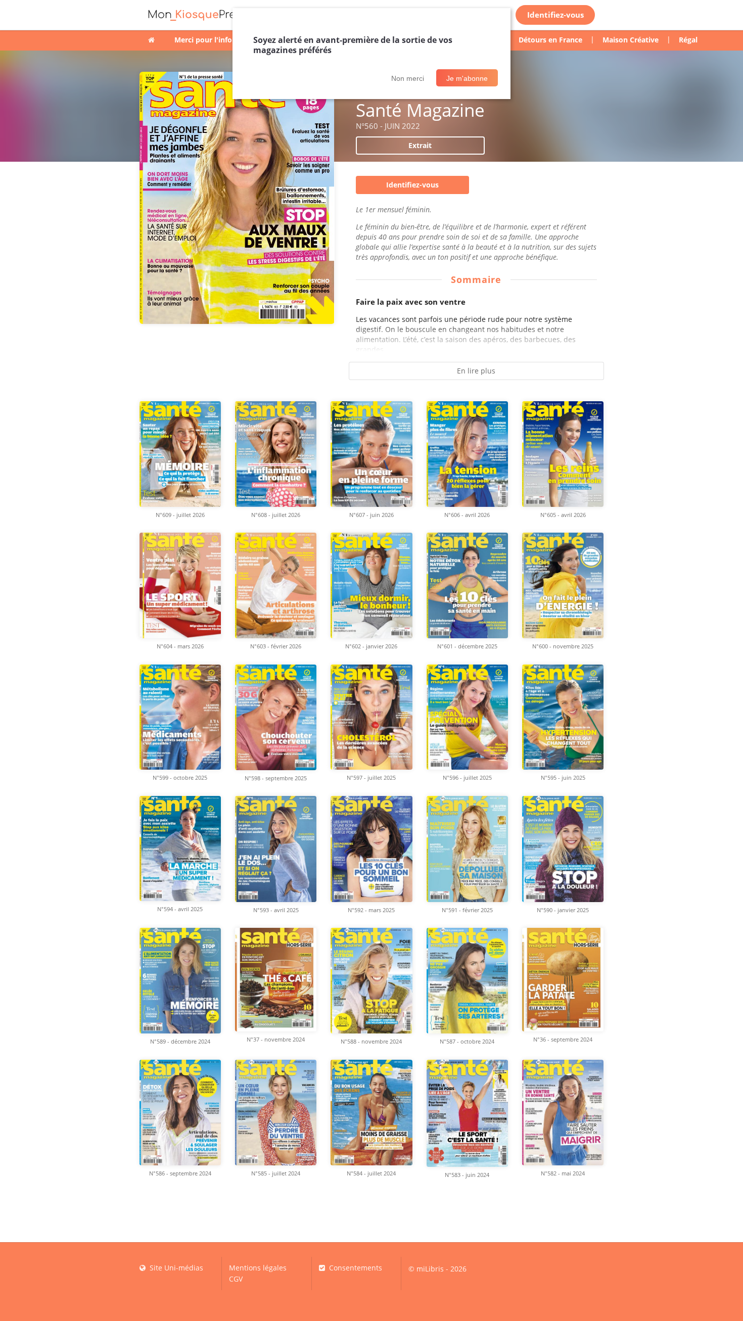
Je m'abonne (467, 78)
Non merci (407, 78)
